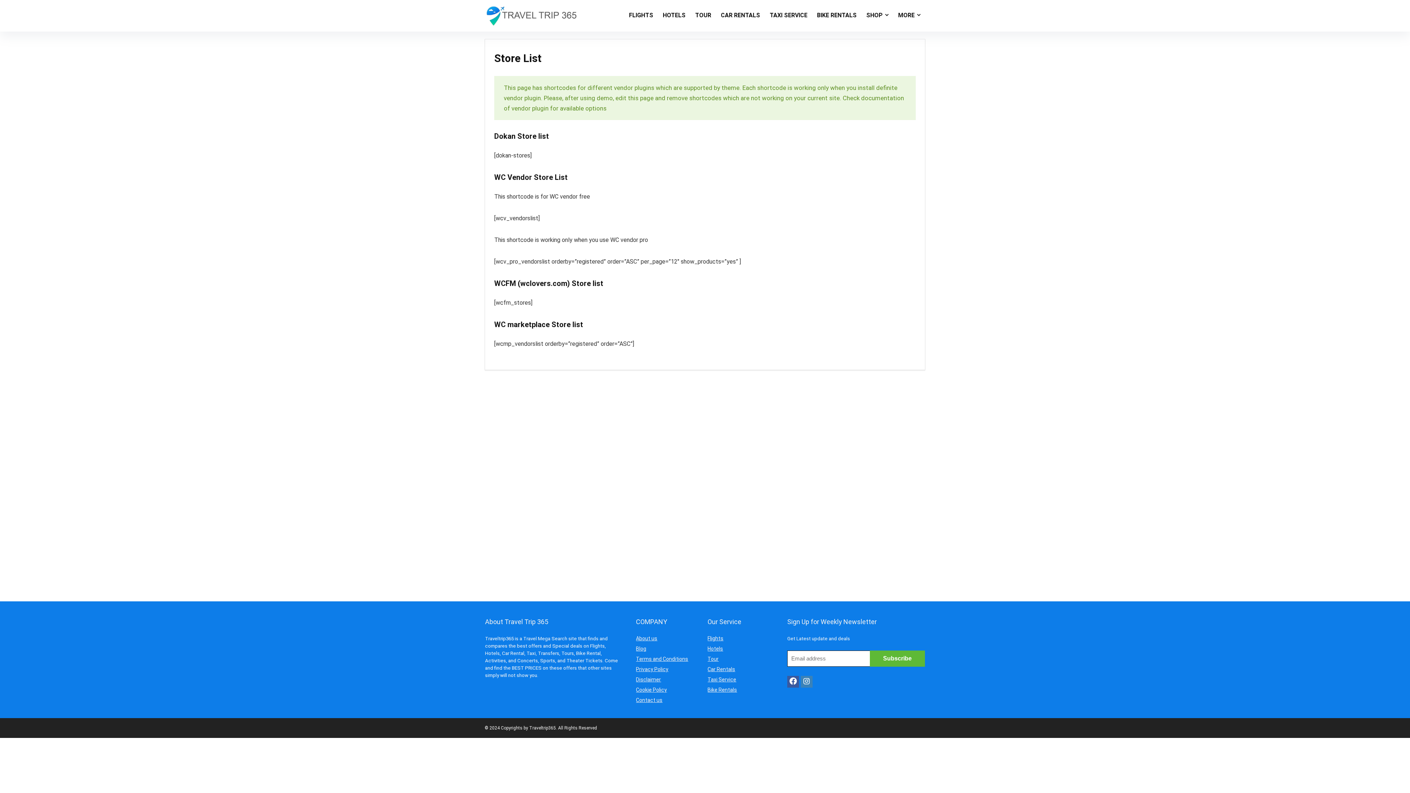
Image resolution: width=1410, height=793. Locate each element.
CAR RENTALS (740, 15)
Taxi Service (722, 679)
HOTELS (674, 15)
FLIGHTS (641, 15)
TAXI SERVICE (788, 15)
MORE (906, 15)
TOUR (703, 15)
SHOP (874, 15)
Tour (713, 659)
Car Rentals (721, 669)
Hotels (715, 649)
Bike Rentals (722, 690)
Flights (715, 638)
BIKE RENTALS (837, 15)
